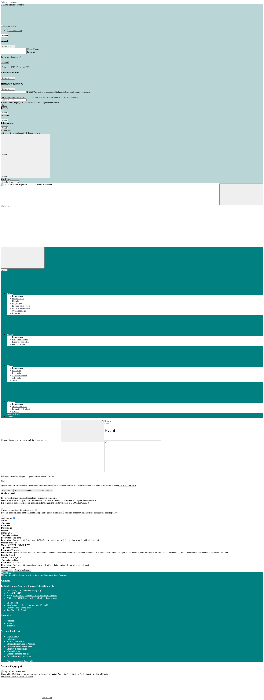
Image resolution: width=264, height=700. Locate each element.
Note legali (11, 639)
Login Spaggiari (72, 97)
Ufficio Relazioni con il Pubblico (21, 644)
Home (107, 421)
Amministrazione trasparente (19, 656)
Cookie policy (13, 636)
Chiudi (4, 113)
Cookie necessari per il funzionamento (18, 510)
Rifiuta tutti (23, 491)
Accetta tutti (43, 491)
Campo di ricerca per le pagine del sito (17, 440)
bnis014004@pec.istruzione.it (36, 598)
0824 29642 (15, 593)
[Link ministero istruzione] (13, 5)
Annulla (5, 182)
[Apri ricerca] (241, 194)
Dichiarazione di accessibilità (19, 646)
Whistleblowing (13, 651)
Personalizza (7, 491)
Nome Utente (33, 49)
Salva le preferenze (22, 570)
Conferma (15, 182)
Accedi (5, 35)
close (4, 270)
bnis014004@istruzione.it (35, 595)
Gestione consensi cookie (18, 654)
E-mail (30, 92)
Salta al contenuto (8, 2)
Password (31, 52)
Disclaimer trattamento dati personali (17, 676)
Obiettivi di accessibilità (17, 649)
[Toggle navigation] (23, 258)
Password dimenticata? (11, 57)
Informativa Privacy (15, 641)
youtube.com (7, 518)
